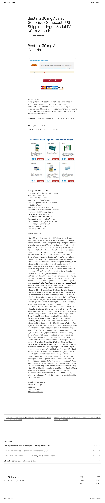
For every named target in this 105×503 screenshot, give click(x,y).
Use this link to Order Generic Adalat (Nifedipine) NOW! (48, 129)
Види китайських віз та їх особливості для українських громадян (29, 456)
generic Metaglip (34, 233)
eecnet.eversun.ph (35, 384)
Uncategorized (40, 35)
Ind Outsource (9, 3)
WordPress (98, 498)
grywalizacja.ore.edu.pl (36, 382)
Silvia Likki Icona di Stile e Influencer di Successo (22, 461)
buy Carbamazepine (35, 392)
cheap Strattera (34, 389)
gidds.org (31, 387)
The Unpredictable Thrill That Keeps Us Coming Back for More (27, 446)
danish (34, 35)
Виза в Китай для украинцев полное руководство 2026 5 (26, 451)
